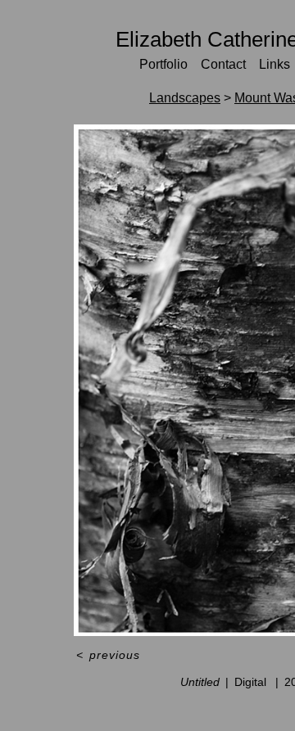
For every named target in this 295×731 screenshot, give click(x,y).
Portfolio (163, 64)
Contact (223, 64)
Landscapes (184, 98)
